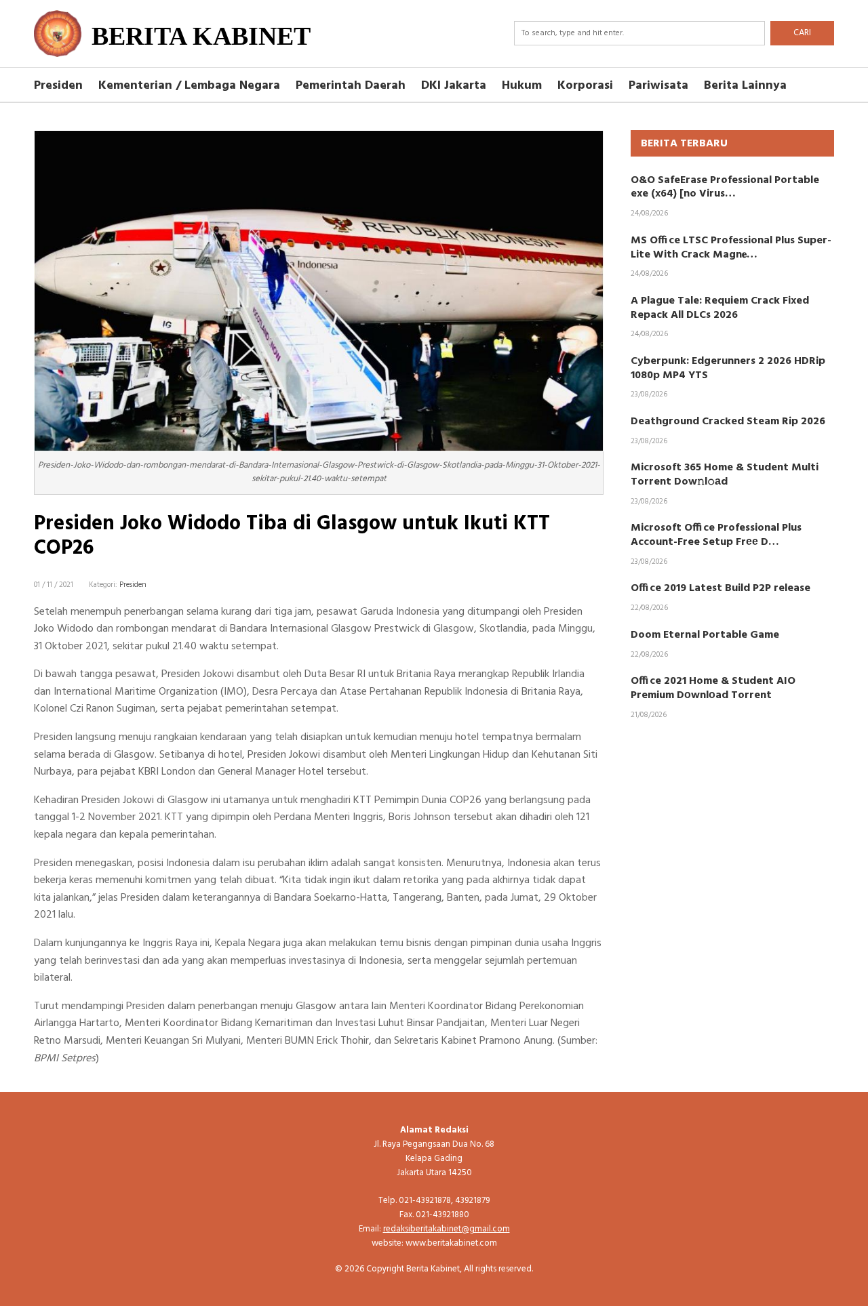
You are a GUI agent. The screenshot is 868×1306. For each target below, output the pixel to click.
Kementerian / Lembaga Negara (189, 86)
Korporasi (585, 86)
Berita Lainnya (745, 86)
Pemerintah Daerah (351, 86)
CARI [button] (802, 33)
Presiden (58, 86)
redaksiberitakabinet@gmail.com (446, 1229)
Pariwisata (658, 86)
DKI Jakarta (453, 86)
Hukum (522, 86)
